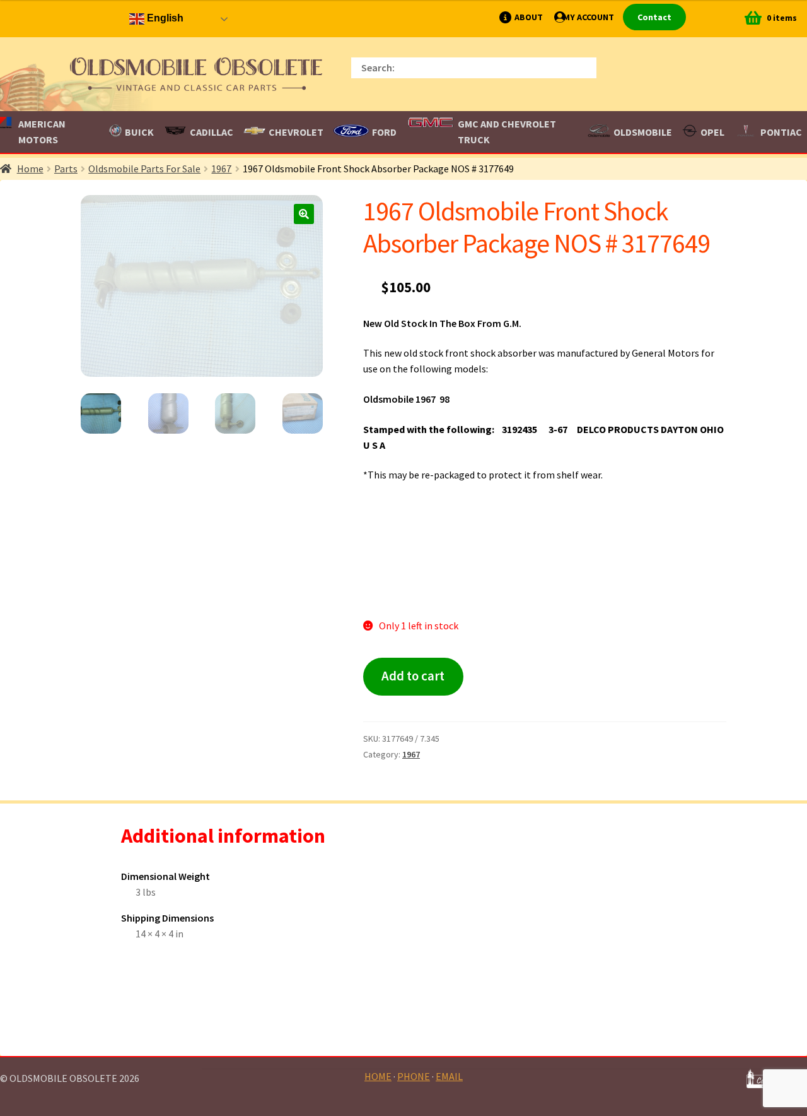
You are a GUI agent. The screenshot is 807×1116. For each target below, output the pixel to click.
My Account (588, 17)
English (163, 18)
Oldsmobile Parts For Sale (144, 168)
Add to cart (412, 676)
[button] (304, 214)
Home (30, 168)
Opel (712, 132)
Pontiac (781, 132)
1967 (221, 168)
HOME (378, 1076)
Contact (654, 17)
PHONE (413, 1076)
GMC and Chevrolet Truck (507, 131)
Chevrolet (296, 132)
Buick (139, 132)
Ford (384, 132)
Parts (66, 168)
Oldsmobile (642, 132)
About (528, 17)
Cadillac (211, 132)
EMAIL (449, 1076)
